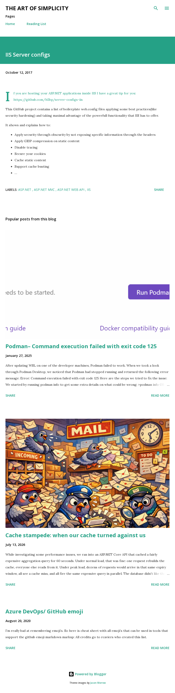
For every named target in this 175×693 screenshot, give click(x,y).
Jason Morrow (98, 682)
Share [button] (159, 189)
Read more (160, 395)
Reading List (36, 24)
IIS (89, 189)
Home (10, 24)
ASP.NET (25, 189)
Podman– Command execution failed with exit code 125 (81, 346)
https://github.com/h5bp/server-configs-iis (48, 100)
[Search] (156, 8)
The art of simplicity (36, 8)
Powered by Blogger (90, 674)
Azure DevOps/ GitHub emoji (44, 611)
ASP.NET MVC (45, 189)
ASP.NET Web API (71, 189)
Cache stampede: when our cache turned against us (75, 535)
